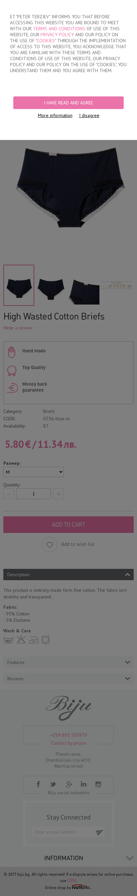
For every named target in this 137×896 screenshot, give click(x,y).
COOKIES (46, 41)
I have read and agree (68, 103)
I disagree (89, 115)
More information (55, 115)
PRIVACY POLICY (57, 35)
